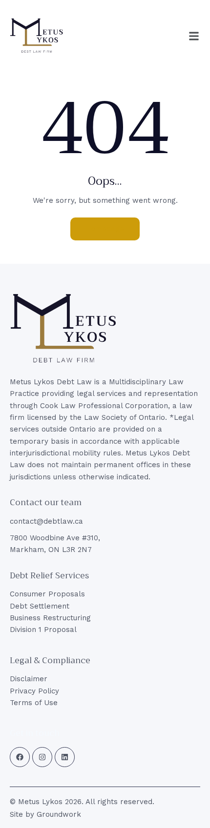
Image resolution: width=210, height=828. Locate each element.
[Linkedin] (65, 757)
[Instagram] (42, 757)
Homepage (105, 228)
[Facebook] (20, 757)
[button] (194, 36)
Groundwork (59, 814)
